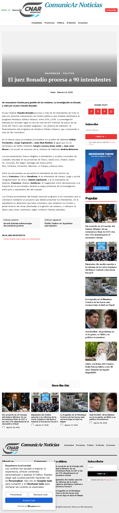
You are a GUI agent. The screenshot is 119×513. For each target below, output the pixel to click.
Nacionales (52, 73)
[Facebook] (91, 111)
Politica (68, 73)
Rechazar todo (41, 494)
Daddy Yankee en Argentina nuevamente (58, 224)
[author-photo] (4, 427)
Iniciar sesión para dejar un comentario (21, 239)
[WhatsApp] (111, 111)
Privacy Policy (109, 480)
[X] (98, 111)
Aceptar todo (29, 500)
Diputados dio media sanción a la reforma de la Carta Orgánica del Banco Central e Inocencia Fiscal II (101, 268)
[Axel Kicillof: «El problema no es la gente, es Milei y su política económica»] (101, 318)
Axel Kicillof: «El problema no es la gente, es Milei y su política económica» (99, 334)
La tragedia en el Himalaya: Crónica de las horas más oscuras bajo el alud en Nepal (99, 302)
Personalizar (16, 494)
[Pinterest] (104, 111)
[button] (17, 10)
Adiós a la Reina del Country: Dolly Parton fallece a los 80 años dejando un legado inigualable (99, 368)
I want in (100, 137)
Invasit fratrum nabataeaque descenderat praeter (17, 224)
